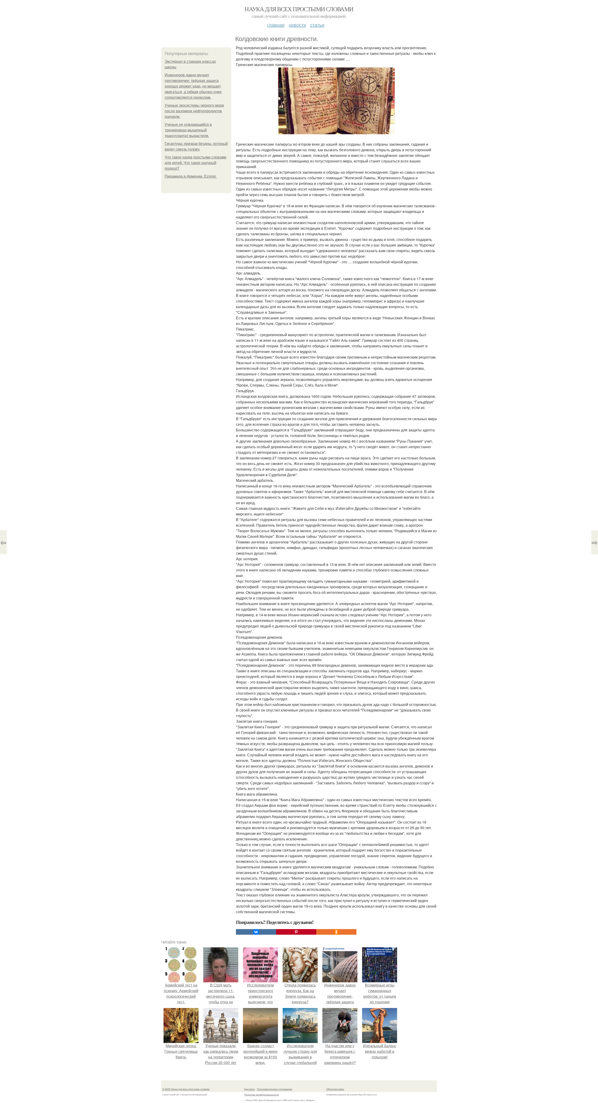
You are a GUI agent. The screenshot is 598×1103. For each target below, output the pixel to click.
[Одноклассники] (336, 932)
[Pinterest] (296, 932)
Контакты (249, 1089)
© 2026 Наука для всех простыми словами (186, 1089)
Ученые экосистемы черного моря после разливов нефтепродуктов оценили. (194, 111)
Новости (297, 24)
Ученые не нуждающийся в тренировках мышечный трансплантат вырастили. (188, 130)
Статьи (317, 24)
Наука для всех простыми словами (299, 9)
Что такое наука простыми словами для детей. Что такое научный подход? (195, 162)
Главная (276, 24)
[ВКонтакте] (256, 932)
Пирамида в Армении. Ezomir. (191, 176)
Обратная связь (335, 1089)
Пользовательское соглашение (274, 1089)
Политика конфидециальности (261, 1094)
